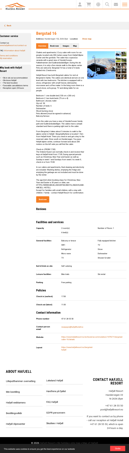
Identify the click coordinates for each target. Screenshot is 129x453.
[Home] (15, 6)
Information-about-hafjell (14, 50)
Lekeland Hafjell (54, 380)
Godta (117, 448)
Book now (43, 199)
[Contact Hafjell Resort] (115, 4)
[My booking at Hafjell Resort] (80, 4)
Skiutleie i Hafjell (54, 423)
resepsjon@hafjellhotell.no (72, 327)
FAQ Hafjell (52, 402)
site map (75, 443)
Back (8, 25)
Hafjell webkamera (15, 402)
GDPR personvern (55, 412)
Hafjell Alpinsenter (15, 423)
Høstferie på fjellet (56, 391)
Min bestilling (13, 391)
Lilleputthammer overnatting (20, 381)
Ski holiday (63, 443)
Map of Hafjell (90, 443)
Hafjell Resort (47, 443)
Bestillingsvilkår (14, 413)
